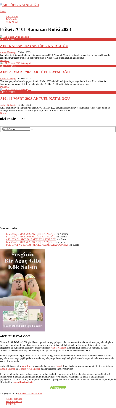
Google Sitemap (7, 369)
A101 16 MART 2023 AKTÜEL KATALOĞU (35, 99)
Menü (3, 11)
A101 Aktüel (12, 16)
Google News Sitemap (29, 369)
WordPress (27, 366)
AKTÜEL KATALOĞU (30, 393)
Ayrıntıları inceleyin (23, 382)
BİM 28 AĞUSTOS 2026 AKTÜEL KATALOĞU (30, 236)
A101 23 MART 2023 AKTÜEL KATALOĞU (35, 72)
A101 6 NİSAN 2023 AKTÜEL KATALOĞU (34, 46)
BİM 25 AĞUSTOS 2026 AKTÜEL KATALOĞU (30, 242)
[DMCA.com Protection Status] (58, 388)
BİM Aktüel (12, 19)
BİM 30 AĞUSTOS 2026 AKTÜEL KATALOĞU (30, 234)
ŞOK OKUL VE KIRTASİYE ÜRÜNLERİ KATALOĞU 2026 (37, 244)
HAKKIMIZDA (14, 401)
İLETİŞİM (11, 404)
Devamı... (4, 60)
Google (59, 366)
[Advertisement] (22, 177)
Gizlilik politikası (14, 398)
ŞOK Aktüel (12, 22)
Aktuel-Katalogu (8, 52)
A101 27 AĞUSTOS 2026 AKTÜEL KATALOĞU (31, 239)
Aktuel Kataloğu (58, 347)
